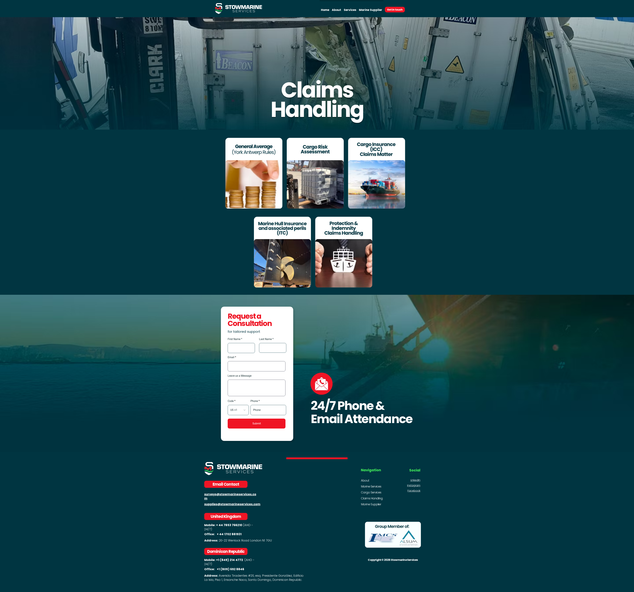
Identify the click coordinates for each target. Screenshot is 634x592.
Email (231, 357)
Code (231, 401)
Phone (254, 401)
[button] (350, 8)
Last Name (265, 339)
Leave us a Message (239, 376)
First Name (234, 339)
